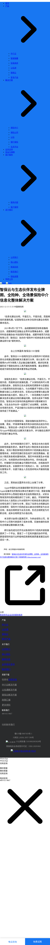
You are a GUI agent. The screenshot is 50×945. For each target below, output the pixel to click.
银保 (19, 421)
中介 (33, 338)
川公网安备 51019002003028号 (28, 742)
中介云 (13, 54)
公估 (12, 137)
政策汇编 (6, 700)
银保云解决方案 (9, 695)
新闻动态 (14, 267)
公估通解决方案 (9, 690)
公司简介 (14, 257)
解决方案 (21, 359)
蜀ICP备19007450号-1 (23, 734)
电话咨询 (12, 942)
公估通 (13, 68)
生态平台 (14, 147)
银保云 (13, 73)
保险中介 (14, 128)
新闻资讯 (3, 615)
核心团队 (14, 262)
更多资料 (6, 705)
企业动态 (11, 615)
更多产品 (14, 77)
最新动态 (6, 659)
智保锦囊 (14, 58)
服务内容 (14, 202)
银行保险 (14, 142)
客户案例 (14, 207)
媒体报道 (18, 615)
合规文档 (12, 679)
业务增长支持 (8, 664)
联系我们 (14, 272)
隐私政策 (14, 277)
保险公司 (14, 133)
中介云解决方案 (9, 685)
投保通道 (14, 63)
